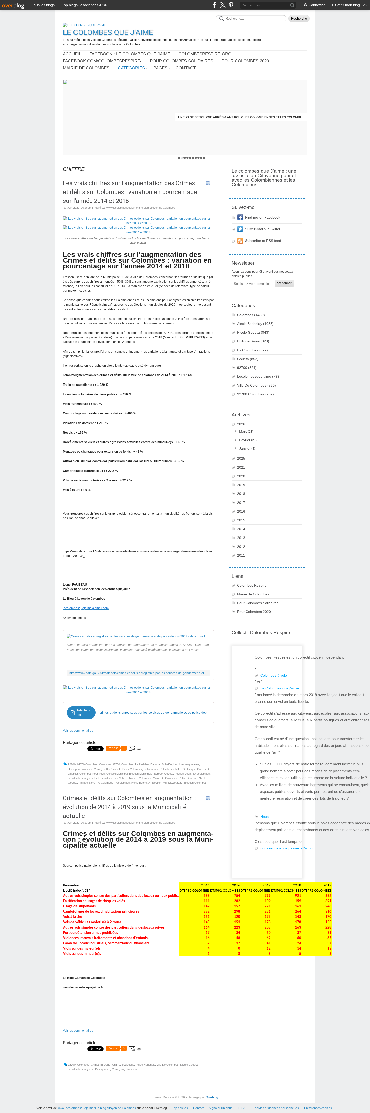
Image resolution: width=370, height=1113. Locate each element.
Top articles (180, 1108)
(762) (255, 394)
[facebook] (214, 5)
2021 (241, 467)
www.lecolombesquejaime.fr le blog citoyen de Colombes (97, 1108)
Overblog (212, 1097)
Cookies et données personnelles (276, 1108)
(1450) (251, 315)
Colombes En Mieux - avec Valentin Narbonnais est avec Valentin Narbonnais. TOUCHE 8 (241, 117)
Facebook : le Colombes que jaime (129, 54)
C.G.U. (242, 1108)
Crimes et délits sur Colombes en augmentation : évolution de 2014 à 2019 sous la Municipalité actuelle (129, 807)
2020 (241, 476)
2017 (241, 503)
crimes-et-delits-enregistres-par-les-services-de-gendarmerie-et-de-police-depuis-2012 (155, 712)
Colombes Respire (252, 585)
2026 (241, 424)
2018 (241, 494)
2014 (241, 529)
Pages (160, 68)
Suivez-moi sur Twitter (262, 229)
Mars (243, 431)
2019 (241, 485)
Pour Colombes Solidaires (181, 61)
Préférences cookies (318, 1108)
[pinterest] (231, 5)
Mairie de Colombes (86, 68)
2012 (241, 547)
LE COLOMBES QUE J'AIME (108, 32)
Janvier (245, 448)
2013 (241, 538)
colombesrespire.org (204, 54)
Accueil (72, 54)
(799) (259, 376)
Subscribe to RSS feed (263, 241)
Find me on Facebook (262, 217)
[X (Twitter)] (222, 5)
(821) (247, 368)
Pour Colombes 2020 (245, 61)
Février (244, 440)
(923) (253, 341)
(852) (247, 359)
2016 (241, 511)
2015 (241, 520)
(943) (253, 332)
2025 (241, 458)
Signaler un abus (221, 1108)
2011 (241, 555)
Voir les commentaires (78, 730)
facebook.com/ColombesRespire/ (102, 61)
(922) (252, 350)
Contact (186, 68)
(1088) (255, 324)
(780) (256, 385)
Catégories (131, 68)
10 (204, 158)
